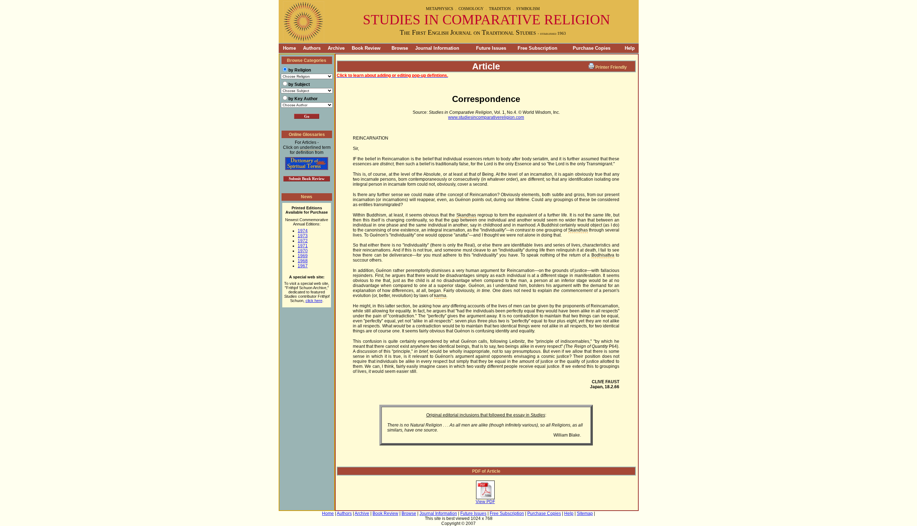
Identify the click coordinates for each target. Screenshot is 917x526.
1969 (303, 255)
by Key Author (303, 98)
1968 (303, 260)
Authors (312, 48)
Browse (400, 48)
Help (630, 48)
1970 (303, 250)
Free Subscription (537, 48)
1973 (303, 235)
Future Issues (491, 48)
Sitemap (585, 513)
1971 (303, 245)
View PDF (485, 501)
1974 (303, 230)
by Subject (299, 84)
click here (314, 300)
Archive (336, 48)
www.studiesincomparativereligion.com (486, 117)
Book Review (366, 48)
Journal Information (437, 48)
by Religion (299, 70)
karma (440, 295)
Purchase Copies (591, 48)
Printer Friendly (611, 67)
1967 (303, 265)
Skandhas (466, 215)
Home (287, 48)
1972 (303, 240)
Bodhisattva (602, 255)
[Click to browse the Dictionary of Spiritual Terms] (306, 168)
